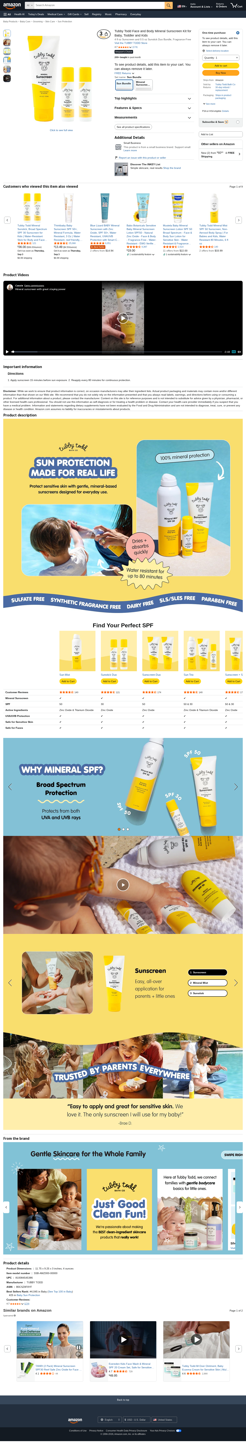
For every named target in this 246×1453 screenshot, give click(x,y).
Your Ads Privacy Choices (162, 1430)
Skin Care (50, 21)
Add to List (207, 134)
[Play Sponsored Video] (123, 1340)
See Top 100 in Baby (60, 1291)
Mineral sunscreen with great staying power (40, 289)
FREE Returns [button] (123, 73)
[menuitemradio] (234, 352)
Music (108, 14)
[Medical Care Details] (64, 14)
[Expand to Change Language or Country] (186, 6)
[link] (32, 233)
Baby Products (10, 21)
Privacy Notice (96, 1430)
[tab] (119, 829)
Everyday (135, 14)
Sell (86, 14)
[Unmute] (239, 352)
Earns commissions (34, 285)
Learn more (130, 150)
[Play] (6, 352)
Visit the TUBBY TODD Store (131, 43)
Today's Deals (36, 14)
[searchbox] (99, 5)
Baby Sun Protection (28, 1295)
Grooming (38, 21)
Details (225, 111)
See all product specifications (133, 127)
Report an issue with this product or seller (142, 157)
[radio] (7, 33)
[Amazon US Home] (75, 1421)
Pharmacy (121, 14)
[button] (7, 14)
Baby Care (25, 21)
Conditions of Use (78, 1430)
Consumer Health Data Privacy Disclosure (126, 1430)
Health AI (19, 14)
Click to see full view (61, 130)
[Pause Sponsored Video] (78, 1347)
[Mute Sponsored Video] (78, 1354)
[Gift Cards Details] (81, 14)
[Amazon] (12, 5)
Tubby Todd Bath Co (225, 84)
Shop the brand (172, 167)
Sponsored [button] (8, 1315)
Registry (96, 14)
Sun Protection (65, 21)
